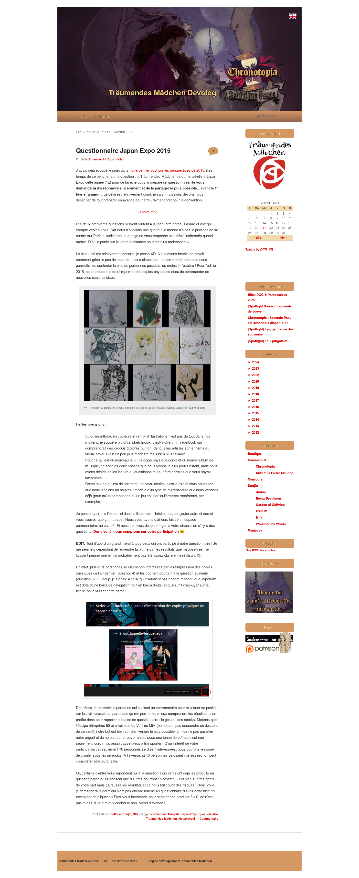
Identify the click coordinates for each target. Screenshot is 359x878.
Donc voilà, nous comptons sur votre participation (136, 531)
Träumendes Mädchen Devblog (162, 92)
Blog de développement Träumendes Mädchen (180, 861)
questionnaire (208, 814)
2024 (253, 362)
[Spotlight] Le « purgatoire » (269, 340)
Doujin (126, 814)
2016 (253, 406)
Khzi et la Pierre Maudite (274, 472)
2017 (253, 400)
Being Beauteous (269, 498)
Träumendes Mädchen (74, 861)
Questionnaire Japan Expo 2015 (123, 150)
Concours (255, 479)
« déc (257, 237)
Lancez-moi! (147, 211)
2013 (253, 425)
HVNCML (262, 511)
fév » (283, 237)
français (174, 814)
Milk (135, 814)
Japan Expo (189, 814)
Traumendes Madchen (161, 818)
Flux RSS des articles (260, 550)
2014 (253, 419)
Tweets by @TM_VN (259, 249)
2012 (253, 432)
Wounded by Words (271, 524)
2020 (253, 381)
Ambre (261, 492)
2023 (253, 368)
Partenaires (103, 116)
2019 (253, 387)
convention (159, 814)
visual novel (186, 818)
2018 (253, 394)
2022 (253, 374)
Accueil (82, 116)
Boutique (114, 814)
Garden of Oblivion (270, 504)
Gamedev (255, 530)
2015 (253, 413)
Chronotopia (265, 466)
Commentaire (208, 818)
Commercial (257, 460)
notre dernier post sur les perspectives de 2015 (166, 170)
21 (264, 227)
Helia (119, 159)
